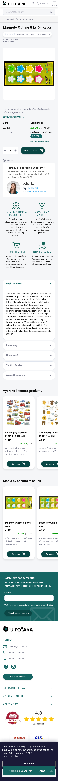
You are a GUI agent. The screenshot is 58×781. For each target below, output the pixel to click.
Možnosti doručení (39, 142)
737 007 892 (32, 188)
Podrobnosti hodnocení (40, 34)
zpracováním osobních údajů (41, 605)
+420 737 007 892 (17, 652)
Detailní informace (12, 117)
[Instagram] (13, 666)
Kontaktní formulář (18, 677)
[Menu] (54, 3)
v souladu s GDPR (22, 753)
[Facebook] (5, 666)
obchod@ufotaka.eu (36, 192)
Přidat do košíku (30, 150)
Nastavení (29, 763)
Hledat (51, 12)
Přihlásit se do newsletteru (18, 613)
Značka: (8, 42)
